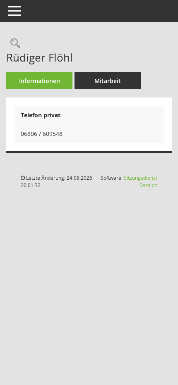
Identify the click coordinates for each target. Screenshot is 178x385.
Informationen (39, 81)
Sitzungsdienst (140, 181)
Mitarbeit (107, 81)
